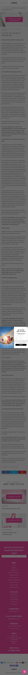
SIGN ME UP (21, 344)
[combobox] (16, 338)
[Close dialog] (27, 327)
